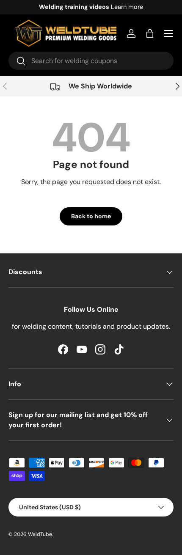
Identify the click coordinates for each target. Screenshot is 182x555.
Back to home (91, 216)
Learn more (127, 7)
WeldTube (40, 534)
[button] (150, 33)
